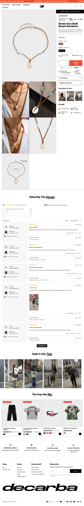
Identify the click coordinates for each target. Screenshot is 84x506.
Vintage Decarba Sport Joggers (9, 429)
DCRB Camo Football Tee (70, 428)
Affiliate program (21, 476)
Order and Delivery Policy (38, 474)
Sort (67, 220)
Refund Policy (35, 467)
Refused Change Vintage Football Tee (30, 429)
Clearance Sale (6, 469)
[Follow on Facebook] (78, 501)
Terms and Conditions (37, 471)
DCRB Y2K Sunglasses (49, 428)
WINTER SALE (16, 4)
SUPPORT (5, 7)
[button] (33, 302)
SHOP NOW (5, 4)
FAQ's (18, 474)
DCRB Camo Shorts (13, 233)
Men (4, 467)
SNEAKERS (26, 4)
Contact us (20, 469)
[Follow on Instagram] (80, 501)
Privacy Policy (35, 469)
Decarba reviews (21, 471)
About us (19, 467)
